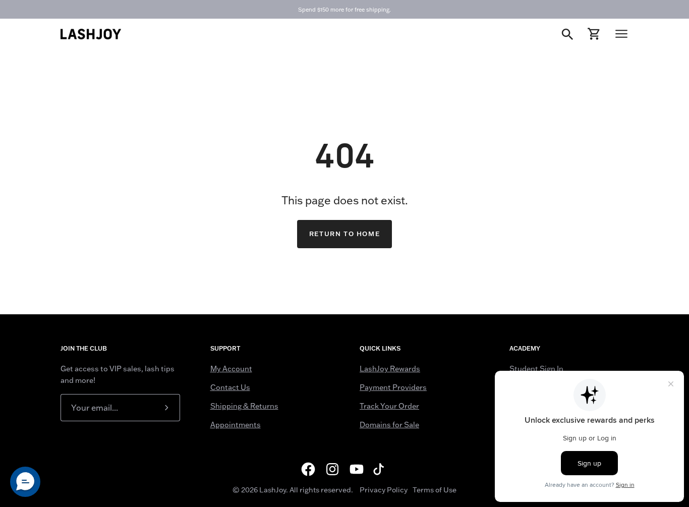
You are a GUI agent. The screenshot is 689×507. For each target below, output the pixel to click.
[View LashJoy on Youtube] (357, 469)
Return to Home (344, 234)
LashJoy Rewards (390, 368)
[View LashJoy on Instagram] (332, 469)
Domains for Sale (389, 424)
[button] (25, 482)
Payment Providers (393, 387)
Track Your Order (389, 406)
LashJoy (272, 489)
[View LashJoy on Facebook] (308, 469)
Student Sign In (536, 368)
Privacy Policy (384, 489)
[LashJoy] (91, 34)
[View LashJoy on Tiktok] (381, 469)
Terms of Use (434, 489)
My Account (231, 368)
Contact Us (230, 387)
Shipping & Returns (244, 406)
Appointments (235, 424)
